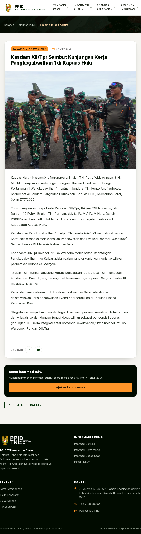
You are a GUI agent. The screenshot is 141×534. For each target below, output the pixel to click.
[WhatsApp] (38, 349)
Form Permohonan (11, 488)
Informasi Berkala (84, 443)
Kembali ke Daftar (27, 405)
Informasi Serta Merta (87, 449)
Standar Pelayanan (105, 7)
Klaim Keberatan (9, 495)
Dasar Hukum (82, 461)
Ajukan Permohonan (70, 387)
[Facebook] (28, 349)
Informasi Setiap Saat (87, 455)
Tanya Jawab (8, 506)
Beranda (9, 24)
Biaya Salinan (8, 500)
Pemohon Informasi (128, 7)
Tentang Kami (59, 7)
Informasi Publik (81, 7)
